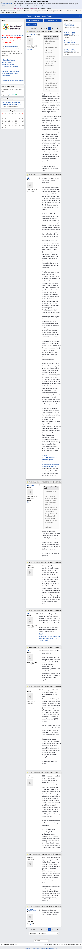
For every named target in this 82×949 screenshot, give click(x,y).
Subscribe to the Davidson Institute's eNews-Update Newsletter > (10, 73)
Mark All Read (14, 944)
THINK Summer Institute (9, 67)
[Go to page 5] (60, 28)
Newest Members (7, 99)
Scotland (29, 49)
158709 (58, 31)
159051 (58, 647)
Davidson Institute (11, 46)
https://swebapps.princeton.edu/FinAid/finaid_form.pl (50, 464)
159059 (58, 686)
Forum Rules (5, 944)
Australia (29, 925)
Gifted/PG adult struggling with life (70, 50)
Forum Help (55, 944)
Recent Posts (68, 20)
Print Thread (31, 24)
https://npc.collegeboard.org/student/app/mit (49, 457)
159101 (58, 772)
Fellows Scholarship (8, 60)
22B (38, 482)
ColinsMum (36, 562)
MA (28, 502)
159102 (58, 854)
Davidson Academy (7, 64)
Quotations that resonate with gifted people (72, 41)
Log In (79, 11)
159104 (58, 907)
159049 (58, 610)
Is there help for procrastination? (69, 24)
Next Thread (52, 20)
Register (71, 11)
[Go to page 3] (39, 28)
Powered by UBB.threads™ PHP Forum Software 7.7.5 (41, 948)
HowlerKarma (35, 31)
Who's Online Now (7, 86)
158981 (58, 482)
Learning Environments (39, 11)
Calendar (37, 16)
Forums (26, 11)
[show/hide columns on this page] (79, 16)
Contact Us (48, 944)
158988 (58, 562)
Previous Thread (35, 20)
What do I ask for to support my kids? (70, 33)
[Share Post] (53, 31)
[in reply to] (39, 175)
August (12, 111)
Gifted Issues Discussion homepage (11, 11)
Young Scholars (6, 62)
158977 (58, 175)
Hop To (28, 929)
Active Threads (47, 16)
